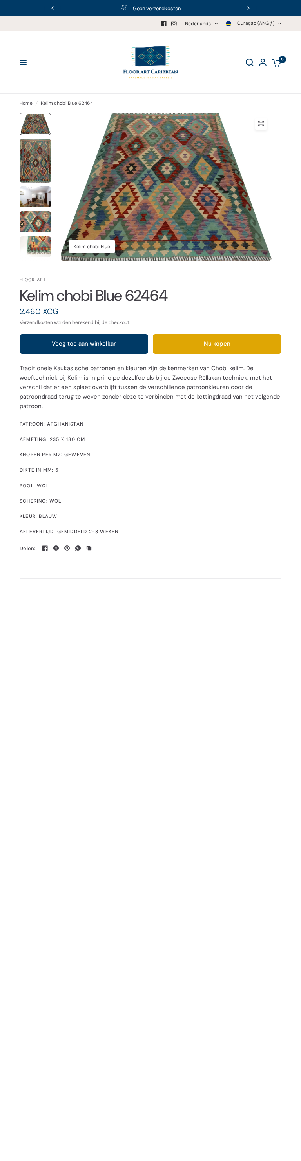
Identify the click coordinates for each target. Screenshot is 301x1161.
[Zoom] (261, 124)
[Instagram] (174, 23)
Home (26, 103)
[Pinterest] (67, 548)
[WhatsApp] (78, 548)
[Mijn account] (262, 62)
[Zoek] (249, 62)
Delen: (28, 548)
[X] (56, 548)
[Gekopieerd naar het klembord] (89, 548)
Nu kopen (217, 343)
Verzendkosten (36, 322)
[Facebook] (164, 23)
